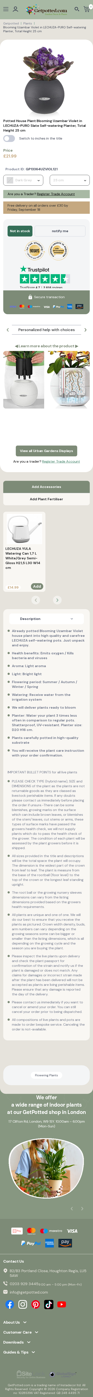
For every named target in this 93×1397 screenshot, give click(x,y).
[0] (86, 9)
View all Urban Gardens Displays (46, 451)
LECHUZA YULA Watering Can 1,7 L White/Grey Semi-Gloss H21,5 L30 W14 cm (22, 558)
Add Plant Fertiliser (46, 499)
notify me (60, 231)
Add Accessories (46, 486)
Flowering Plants (46, 1075)
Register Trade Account (56, 194)
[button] (7, 329)
